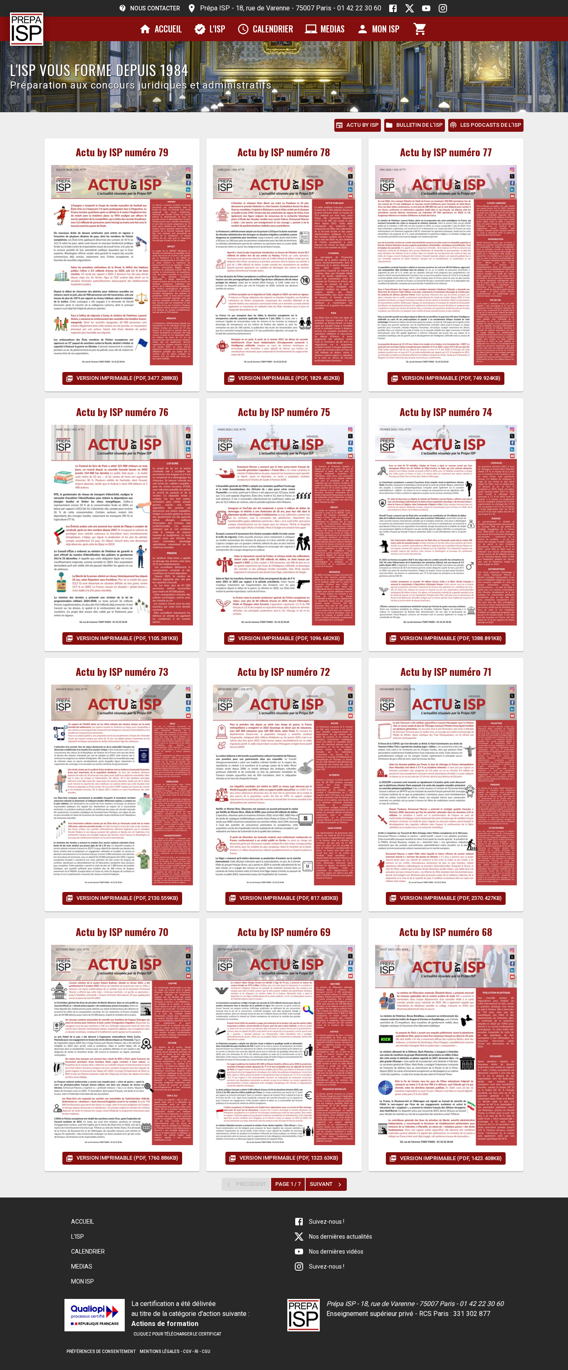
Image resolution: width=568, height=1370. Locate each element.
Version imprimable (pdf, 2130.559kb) (127, 898)
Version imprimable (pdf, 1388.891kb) (450, 638)
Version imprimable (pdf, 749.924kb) (451, 378)
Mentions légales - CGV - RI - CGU (175, 1351)
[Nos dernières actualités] (409, 8)
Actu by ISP (362, 125)
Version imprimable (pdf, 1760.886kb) (127, 1158)
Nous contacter (155, 8)
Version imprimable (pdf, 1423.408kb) (450, 1158)
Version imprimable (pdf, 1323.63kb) (289, 1158)
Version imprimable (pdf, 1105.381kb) (127, 638)
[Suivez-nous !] (393, 8)
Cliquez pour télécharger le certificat (177, 1334)
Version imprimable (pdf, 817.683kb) (289, 898)
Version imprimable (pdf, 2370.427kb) (450, 898)
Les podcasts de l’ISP (490, 125)
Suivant (321, 1184)
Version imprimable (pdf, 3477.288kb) (127, 378)
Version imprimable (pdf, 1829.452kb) (289, 378)
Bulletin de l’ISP (419, 125)
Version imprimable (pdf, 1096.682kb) (289, 638)
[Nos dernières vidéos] (426, 8)
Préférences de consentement (101, 1351)
